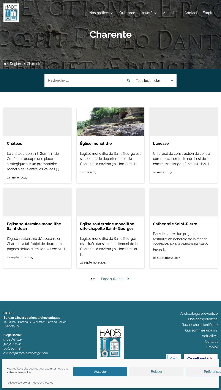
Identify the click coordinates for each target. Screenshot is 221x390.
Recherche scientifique (200, 325)
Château (14, 143)
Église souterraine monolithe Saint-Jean (34, 226)
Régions (16, 64)
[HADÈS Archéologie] (11, 13)
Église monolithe (96, 143)
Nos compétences (203, 319)
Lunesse (161, 143)
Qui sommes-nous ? (136, 13)
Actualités (171, 13)
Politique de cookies (18, 382)
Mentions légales (43, 382)
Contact (191, 13)
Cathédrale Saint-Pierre (175, 224)
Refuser (156, 371)
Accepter (100, 371)
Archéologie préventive (199, 313)
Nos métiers (99, 13)
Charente (111, 34)
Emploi (208, 13)
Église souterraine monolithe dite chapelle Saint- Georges (107, 226)
